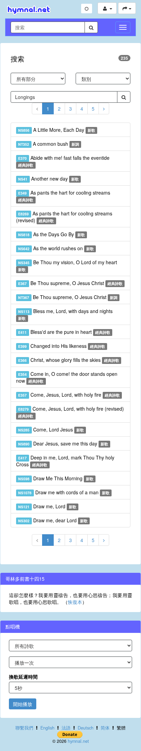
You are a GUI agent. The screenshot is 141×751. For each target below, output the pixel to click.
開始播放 (22, 703)
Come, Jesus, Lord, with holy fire (69, 394)
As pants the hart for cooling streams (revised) (64, 217)
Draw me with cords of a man (64, 492)
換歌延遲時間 (23, 676)
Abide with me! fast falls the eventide (63, 161)
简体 (105, 728)
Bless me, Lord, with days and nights (65, 314)
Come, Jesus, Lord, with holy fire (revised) (71, 412)
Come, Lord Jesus (51, 429)
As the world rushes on (56, 248)
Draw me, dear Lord (53, 520)
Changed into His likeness (61, 345)
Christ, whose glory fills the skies (68, 359)
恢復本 (75, 601)
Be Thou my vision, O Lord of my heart (67, 265)
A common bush (48, 143)
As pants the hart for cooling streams (64, 195)
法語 (66, 728)
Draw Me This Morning (55, 478)
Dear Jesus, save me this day (63, 443)
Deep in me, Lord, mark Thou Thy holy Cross (65, 461)
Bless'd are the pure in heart (64, 331)
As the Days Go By (51, 234)
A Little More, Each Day (56, 129)
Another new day (48, 178)
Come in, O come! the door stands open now (66, 377)
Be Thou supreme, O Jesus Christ (70, 283)
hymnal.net (78, 741)
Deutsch (85, 728)
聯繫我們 (24, 728)
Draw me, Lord (47, 506)
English (47, 728)
